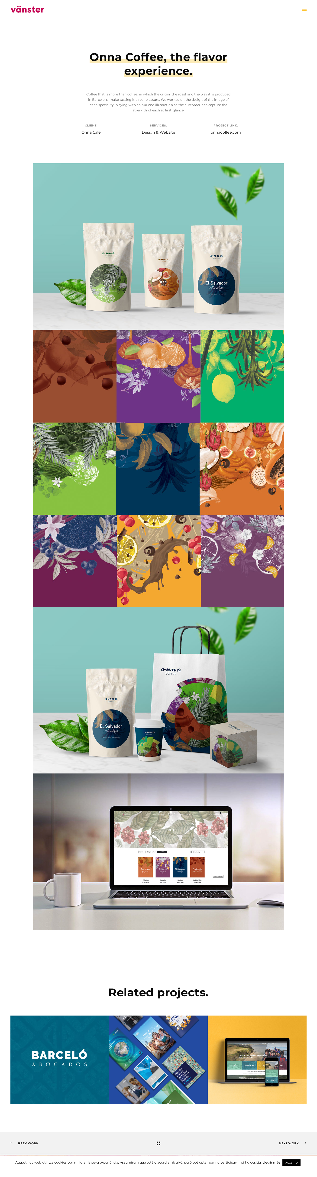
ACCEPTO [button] (291, 1162)
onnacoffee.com (226, 132)
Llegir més (271, 1162)
